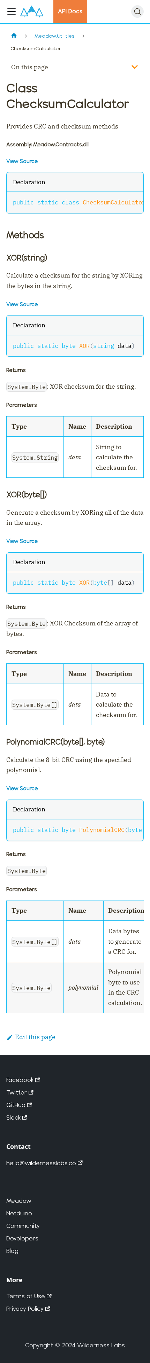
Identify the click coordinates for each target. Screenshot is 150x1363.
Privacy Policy (25, 1308)
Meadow (18, 1200)
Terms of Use (25, 1296)
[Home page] (13, 36)
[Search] (137, 11)
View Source (22, 161)
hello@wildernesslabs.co (41, 1163)
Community (23, 1225)
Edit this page (35, 1037)
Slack (13, 1117)
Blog (12, 1250)
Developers (22, 1238)
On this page (29, 67)
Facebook (19, 1079)
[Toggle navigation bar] (11, 11)
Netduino (19, 1213)
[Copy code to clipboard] (133, 201)
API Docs (70, 11)
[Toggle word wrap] (119, 201)
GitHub (15, 1104)
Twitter (16, 1092)
